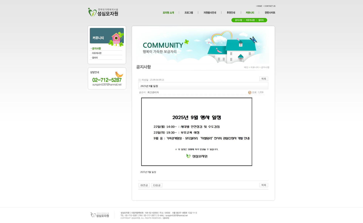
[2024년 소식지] (144, 185)
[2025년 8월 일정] (157, 185)
